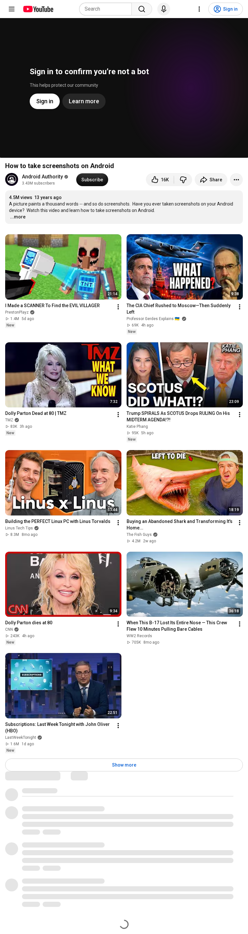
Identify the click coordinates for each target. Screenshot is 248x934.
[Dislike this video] (183, 179)
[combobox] (107, 9)
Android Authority (42, 177)
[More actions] (236, 179)
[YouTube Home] (38, 9)
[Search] (141, 9)
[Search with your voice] (163, 9)
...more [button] (18, 216)
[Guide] (12, 9)
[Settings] (199, 9)
